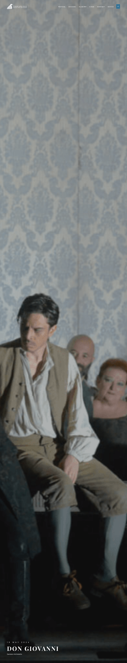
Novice (111, 7)
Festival (62, 7)
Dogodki (72, 7)
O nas (91, 7)
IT (118, 6)
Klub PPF (82, 7)
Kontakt (101, 7)
